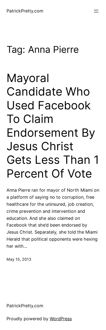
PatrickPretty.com (25, 11)
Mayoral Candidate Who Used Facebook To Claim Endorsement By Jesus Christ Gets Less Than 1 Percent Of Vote (53, 125)
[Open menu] (96, 11)
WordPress (61, 318)
